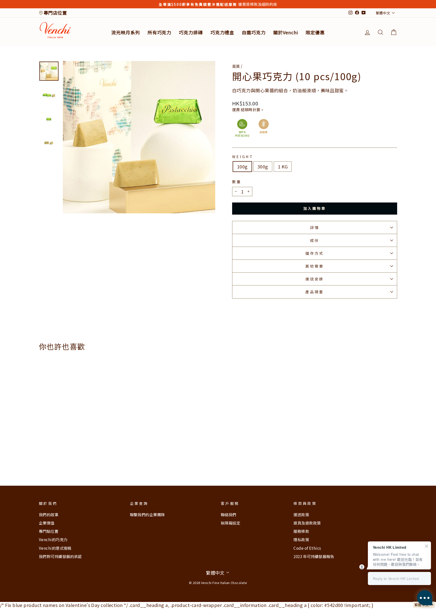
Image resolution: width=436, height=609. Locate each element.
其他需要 (314, 266)
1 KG (283, 166)
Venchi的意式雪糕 (55, 548)
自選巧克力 (254, 32)
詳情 (314, 227)
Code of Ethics (307, 548)
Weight (242, 156)
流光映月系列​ (125, 32)
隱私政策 (301, 539)
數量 (236, 181)
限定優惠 (315, 32)
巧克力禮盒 (222, 32)
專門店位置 (55, 12)
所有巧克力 (160, 32)
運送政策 (301, 514)
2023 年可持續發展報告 (313, 556)
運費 (236, 109)
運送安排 (314, 278)
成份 (314, 240)
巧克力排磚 (191, 32)
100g (242, 166)
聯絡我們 (228, 514)
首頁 (236, 66)
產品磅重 (314, 291)
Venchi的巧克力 (53, 539)
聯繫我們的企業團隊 (147, 514)
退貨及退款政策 (307, 523)
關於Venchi (285, 32)
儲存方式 (314, 253)
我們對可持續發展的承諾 (60, 556)
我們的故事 (48, 514)
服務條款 (301, 531)
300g (262, 166)
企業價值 (46, 523)
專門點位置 (48, 531)
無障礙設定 (230, 523)
